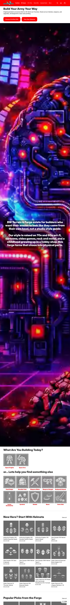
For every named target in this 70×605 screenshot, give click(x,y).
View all (64, 517)
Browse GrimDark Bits (11, 19)
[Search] (57, 3)
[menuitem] (50, 3)
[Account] (61, 3)
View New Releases (29, 19)
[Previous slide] (5, 528)
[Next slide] (17, 528)
